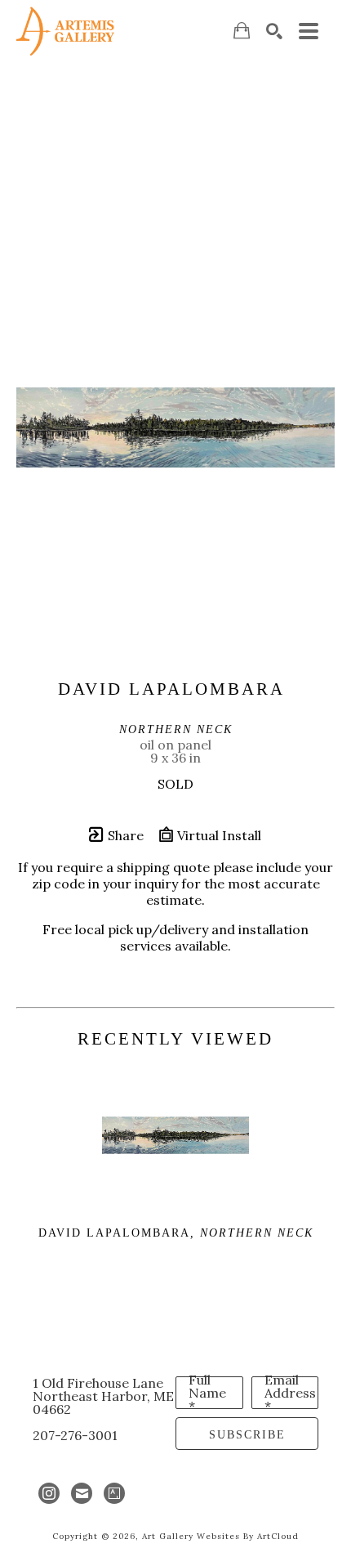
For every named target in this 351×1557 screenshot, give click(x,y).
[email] (81, 1493)
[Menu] (308, 31)
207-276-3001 (75, 1435)
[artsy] (114, 1493)
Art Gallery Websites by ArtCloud (220, 1536)
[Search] (274, 31)
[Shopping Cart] (241, 30)
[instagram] (49, 1493)
